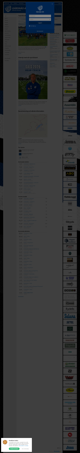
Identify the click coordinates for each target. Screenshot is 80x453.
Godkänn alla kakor (14, 448)
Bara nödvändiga (25, 448)
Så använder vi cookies (23, 445)
